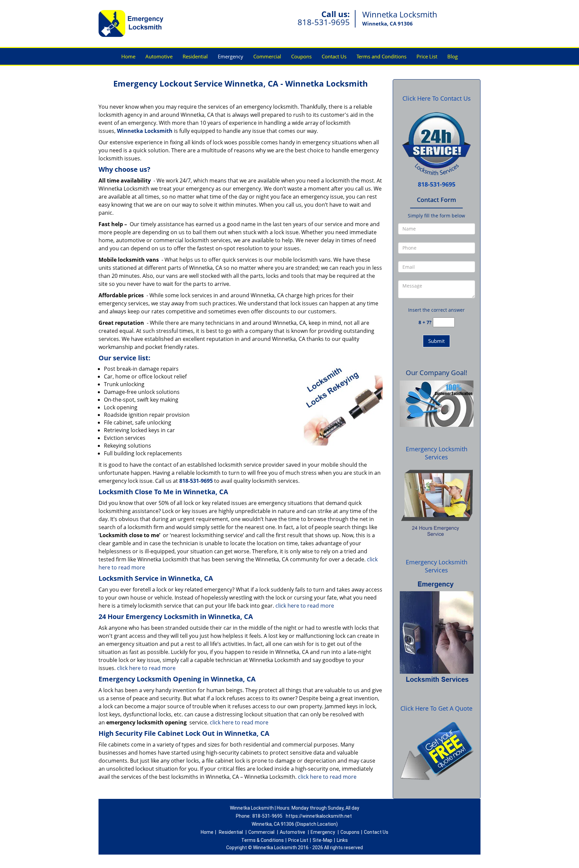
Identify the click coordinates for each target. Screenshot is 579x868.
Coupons (301, 56)
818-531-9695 (324, 22)
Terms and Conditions (381, 56)
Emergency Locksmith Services (436, 453)
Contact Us (334, 56)
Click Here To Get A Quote (436, 708)
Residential (195, 56)
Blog (452, 56)
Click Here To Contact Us (436, 98)
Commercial (267, 56)
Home (128, 56)
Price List (426, 56)
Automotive (159, 56)
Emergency (230, 56)
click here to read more (304, 605)
